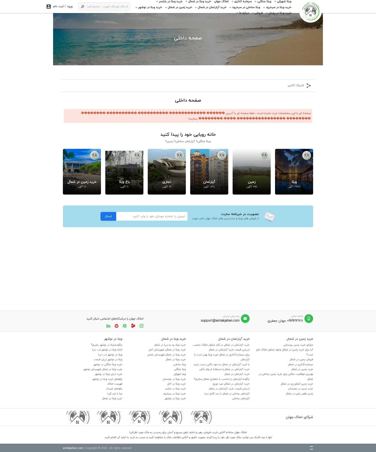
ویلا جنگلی (180, 369)
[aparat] (125, 325)
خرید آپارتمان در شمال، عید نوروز (231, 384)
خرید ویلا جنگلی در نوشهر (107, 364)
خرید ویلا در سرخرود (278, 7)
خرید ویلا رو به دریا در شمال (170, 345)
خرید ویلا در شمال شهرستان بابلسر (166, 354)
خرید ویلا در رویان (280, 13)
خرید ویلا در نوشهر (150, 7)
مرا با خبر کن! (114, 393)
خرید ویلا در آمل (176, 384)
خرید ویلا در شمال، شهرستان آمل (167, 349)
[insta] (141, 325)
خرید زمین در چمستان (300, 388)
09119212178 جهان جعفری (285, 320)
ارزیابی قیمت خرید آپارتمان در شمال (229, 349)
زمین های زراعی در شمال (299, 393)
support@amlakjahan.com (220, 320)
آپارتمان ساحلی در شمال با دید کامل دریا (227, 393)
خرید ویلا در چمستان (174, 379)
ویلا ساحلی (180, 364)
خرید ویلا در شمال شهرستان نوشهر (102, 369)
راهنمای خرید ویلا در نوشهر (107, 379)
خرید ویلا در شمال (176, 359)
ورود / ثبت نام (59, 6)
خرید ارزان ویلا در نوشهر (108, 374)
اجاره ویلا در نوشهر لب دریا (107, 349)
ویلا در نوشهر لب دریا (110, 354)
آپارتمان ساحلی (241, 398)
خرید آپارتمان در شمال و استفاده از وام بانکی (225, 369)
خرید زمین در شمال (180, 7)
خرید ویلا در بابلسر (175, 388)
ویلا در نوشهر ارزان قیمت (108, 359)
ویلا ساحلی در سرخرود (246, 7)
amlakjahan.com (73, 448)
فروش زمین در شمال (301, 359)
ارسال (108, 216)
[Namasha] (116, 325)
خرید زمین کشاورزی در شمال (297, 384)
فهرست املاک (114, 384)
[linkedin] (108, 325)
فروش (259, 13)
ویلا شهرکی (180, 374)
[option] (294, 172)
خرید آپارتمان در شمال (212, 7)
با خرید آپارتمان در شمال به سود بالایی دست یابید (221, 364)
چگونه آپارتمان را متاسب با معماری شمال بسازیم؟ (222, 379)
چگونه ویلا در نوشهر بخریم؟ (106, 345)
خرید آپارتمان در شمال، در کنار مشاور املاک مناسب (221, 345)
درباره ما (244, 13)
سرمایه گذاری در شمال (300, 364)
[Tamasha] (133, 325)
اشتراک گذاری (296, 85)
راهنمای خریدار (114, 388)
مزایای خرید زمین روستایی (298, 345)
